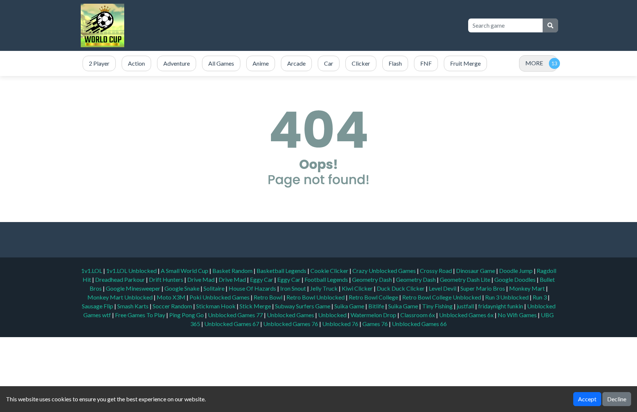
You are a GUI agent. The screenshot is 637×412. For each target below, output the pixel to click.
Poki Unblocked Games (220, 297)
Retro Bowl (268, 297)
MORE (534, 62)
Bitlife (376, 305)
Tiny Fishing (438, 305)
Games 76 (375, 323)
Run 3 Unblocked (507, 297)
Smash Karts (133, 305)
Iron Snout (293, 288)
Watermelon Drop (374, 314)
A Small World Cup (185, 270)
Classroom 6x (417, 314)
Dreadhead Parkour (120, 279)
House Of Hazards (253, 288)
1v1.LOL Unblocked (132, 270)
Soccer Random (173, 305)
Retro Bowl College (374, 297)
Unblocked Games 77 (236, 314)
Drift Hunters (166, 279)
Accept (587, 398)
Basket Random (233, 270)
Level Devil (443, 288)
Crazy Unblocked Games (384, 270)
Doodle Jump (516, 270)
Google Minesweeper (133, 288)
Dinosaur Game (476, 270)
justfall (466, 305)
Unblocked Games (291, 314)
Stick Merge (256, 305)
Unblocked (333, 314)
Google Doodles (515, 279)
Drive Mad (201, 279)
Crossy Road (436, 270)
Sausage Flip (98, 305)
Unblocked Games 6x (466, 314)
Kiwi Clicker (358, 288)
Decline (616, 398)
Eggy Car (262, 279)
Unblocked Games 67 (231, 323)
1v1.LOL (92, 270)
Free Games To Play (140, 314)
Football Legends (326, 279)
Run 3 (540, 297)
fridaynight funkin (501, 305)
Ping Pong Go (187, 314)
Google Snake (182, 288)
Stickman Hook (216, 305)
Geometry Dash (372, 279)
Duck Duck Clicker (401, 288)
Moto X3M (172, 297)
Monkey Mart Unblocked (120, 297)
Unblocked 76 (340, 323)
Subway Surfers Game (303, 305)
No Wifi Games (517, 314)
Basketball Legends (282, 270)
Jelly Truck (324, 288)
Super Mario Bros (483, 288)
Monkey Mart (527, 288)
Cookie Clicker (329, 270)
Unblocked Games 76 (290, 323)
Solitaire (214, 288)
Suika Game (349, 305)
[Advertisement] (326, 25)
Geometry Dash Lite (465, 279)
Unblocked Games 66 (419, 323)
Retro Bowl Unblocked (316, 297)
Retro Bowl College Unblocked (442, 297)
